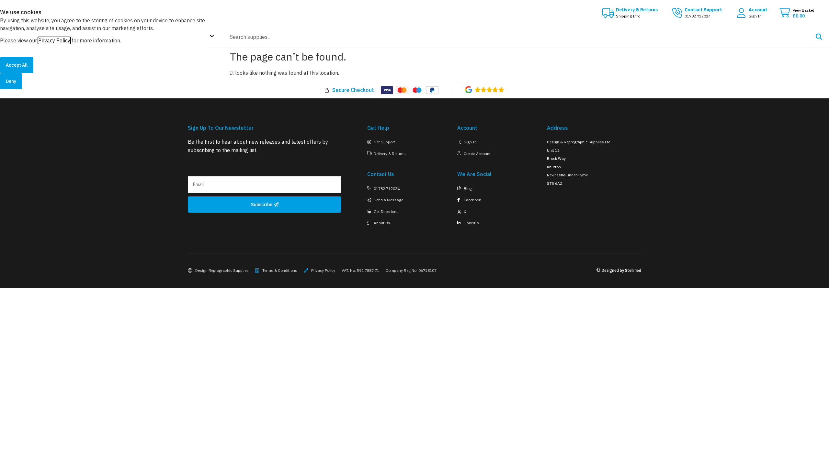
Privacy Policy (54, 40)
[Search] (819, 36)
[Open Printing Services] (211, 36)
